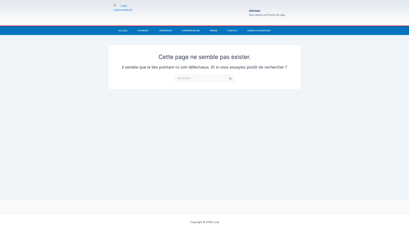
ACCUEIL (123, 30)
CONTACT (232, 30)
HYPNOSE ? (143, 30)
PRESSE (213, 30)
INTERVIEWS (165, 30)
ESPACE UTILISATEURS (258, 30)
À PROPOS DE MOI (191, 30)
